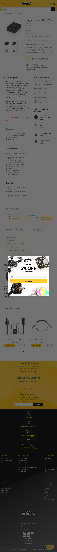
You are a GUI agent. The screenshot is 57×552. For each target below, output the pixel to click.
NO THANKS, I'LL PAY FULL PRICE (29, 285)
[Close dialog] (46, 258)
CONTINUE (28, 281)
